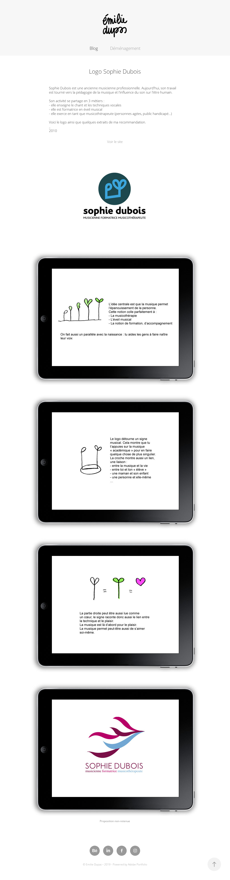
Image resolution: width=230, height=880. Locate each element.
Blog (94, 48)
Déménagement (125, 48)
